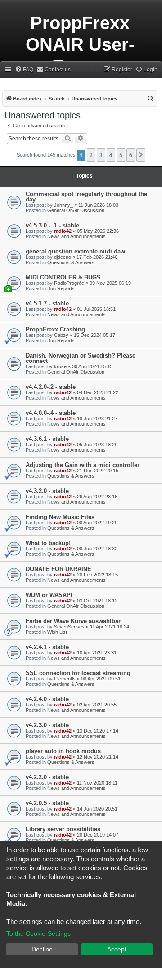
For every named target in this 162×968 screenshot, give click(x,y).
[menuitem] (24, 70)
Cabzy (61, 335)
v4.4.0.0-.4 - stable (51, 413)
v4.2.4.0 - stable (47, 699)
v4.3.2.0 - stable (47, 491)
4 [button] (110, 155)
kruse (60, 366)
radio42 (63, 231)
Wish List (57, 632)
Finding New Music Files (60, 517)
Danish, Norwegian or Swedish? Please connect (80, 358)
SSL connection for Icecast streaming (78, 673)
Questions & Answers (70, 262)
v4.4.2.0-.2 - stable (51, 387)
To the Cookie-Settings (38, 933)
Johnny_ (63, 205)
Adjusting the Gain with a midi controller (83, 465)
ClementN (65, 678)
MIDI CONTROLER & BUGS (63, 277)
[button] (140, 155)
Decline (42, 949)
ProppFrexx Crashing (55, 329)
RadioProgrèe (69, 283)
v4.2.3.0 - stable (47, 725)
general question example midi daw (75, 251)
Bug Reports (61, 288)
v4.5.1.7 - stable (47, 303)
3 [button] (101, 155)
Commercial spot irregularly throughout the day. (86, 197)
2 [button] (91, 155)
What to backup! (48, 543)
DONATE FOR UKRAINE (58, 569)
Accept (116, 949)
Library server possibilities (63, 829)
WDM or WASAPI (49, 595)
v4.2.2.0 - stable (47, 777)
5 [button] (120, 155)
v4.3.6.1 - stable (47, 439)
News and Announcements (76, 236)
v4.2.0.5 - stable (47, 803)
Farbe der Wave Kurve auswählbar (73, 621)
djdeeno (62, 257)
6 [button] (130, 155)
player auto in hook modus (63, 751)
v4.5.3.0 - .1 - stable (52, 225)
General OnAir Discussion (75, 210)
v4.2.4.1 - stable (47, 647)
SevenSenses (69, 626)
